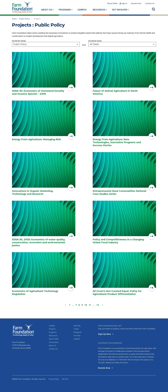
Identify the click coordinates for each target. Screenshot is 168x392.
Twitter (76, 329)
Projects (52, 329)
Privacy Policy (54, 379)
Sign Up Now (105, 334)
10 (86, 305)
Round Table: (117, 3)
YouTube (76, 336)
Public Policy (24, 19)
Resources (99, 9)
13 (97, 305)
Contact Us (149, 3)
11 (90, 305)
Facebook (77, 332)
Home (14, 19)
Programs (65, 9)
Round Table (54, 339)
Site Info (65, 379)
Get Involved (119, 9)
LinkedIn (76, 339)
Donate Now (136, 3)
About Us (46, 9)
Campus (82, 9)
